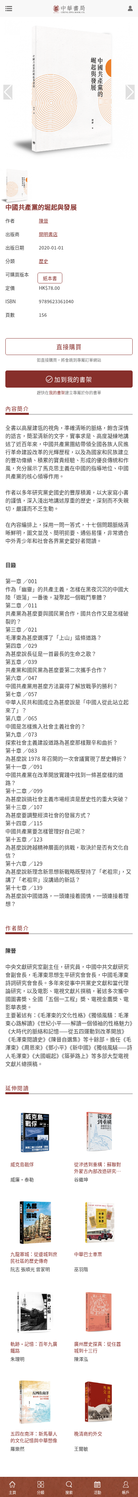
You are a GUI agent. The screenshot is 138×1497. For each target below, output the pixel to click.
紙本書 (50, 278)
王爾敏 (81, 1448)
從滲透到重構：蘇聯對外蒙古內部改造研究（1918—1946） (97, 1171)
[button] (130, 92)
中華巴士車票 (88, 1254)
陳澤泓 (81, 1358)
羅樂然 (17, 1448)
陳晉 (43, 220)
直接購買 (69, 346)
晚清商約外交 (88, 1433)
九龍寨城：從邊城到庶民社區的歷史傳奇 (33, 1257)
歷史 (43, 261)
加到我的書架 (72, 379)
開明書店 (48, 234)
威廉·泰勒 (22, 1179)
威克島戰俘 (22, 1164)
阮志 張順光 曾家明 (30, 1269)
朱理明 (17, 1358)
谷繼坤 (81, 1179)
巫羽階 (81, 1269)
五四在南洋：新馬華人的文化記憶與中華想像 (33, 1437)
